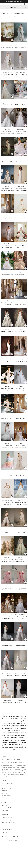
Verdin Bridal (7, 43)
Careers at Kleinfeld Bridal (7, 783)
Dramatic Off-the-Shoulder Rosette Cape (7, 589)
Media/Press (4, 785)
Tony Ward (7, 186)
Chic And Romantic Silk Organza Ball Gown (20, 160)
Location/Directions (6, 795)
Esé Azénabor (20, 100)
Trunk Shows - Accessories (7, 822)
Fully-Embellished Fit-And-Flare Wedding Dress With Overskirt (7, 189)
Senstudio (21, 43)
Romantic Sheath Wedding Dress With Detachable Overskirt (7, 532)
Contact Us (4, 790)
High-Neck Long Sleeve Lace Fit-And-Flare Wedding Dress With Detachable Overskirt (20, 703)
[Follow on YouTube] (14, 836)
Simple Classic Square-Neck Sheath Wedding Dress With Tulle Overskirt (20, 189)
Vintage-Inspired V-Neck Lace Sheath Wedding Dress (7, 303)
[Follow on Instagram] (6, 836)
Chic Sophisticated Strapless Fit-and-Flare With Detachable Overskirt (7, 703)
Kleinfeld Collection (20, 186)
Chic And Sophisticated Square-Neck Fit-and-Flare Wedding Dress (20, 218)
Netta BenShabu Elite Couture (7, 614)
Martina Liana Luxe (7, 100)
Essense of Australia (20, 129)
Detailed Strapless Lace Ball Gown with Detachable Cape (20, 132)
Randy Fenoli (20, 272)
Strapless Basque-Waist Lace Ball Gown (7, 503)
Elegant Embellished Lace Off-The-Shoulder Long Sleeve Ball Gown (21, 560)
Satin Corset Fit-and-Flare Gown (7, 360)
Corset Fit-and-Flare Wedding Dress (21, 589)
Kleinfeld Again (4, 805)
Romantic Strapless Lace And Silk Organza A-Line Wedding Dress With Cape (21, 360)
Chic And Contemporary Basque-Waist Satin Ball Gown (21, 446)
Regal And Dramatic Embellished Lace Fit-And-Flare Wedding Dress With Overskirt (20, 646)
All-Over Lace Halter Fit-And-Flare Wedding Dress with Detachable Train (21, 46)
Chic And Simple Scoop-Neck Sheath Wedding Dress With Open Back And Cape (7, 246)
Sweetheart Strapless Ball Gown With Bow (7, 332)
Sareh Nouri (21, 243)
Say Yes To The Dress (6, 788)
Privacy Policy (4, 832)
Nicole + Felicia (21, 500)
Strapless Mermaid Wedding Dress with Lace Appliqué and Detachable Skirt (7, 46)
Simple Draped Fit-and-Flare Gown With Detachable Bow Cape (21, 246)
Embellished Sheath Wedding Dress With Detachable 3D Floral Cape (7, 161)
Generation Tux (5, 810)
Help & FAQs (4, 793)
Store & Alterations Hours (7, 798)
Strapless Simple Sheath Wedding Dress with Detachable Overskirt (7, 104)
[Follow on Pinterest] (10, 836)
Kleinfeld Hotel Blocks (6, 807)
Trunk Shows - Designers (7, 820)
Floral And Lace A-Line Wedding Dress (7, 275)
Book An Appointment (6, 817)
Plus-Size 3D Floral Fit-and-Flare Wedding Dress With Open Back (7, 132)
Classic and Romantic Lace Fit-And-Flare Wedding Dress (20, 104)
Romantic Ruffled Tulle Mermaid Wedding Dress (21, 275)
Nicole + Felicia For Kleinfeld (7, 72)
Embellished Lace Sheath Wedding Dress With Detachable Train (21, 417)
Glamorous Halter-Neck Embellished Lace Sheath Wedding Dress (7, 417)
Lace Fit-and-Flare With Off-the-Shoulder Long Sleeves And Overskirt (7, 560)
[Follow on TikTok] (18, 836)
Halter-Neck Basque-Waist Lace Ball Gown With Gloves (20, 532)
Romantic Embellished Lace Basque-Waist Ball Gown (7, 617)
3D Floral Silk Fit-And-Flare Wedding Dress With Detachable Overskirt (7, 646)
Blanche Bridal (7, 129)
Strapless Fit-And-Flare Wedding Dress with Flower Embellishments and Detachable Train (7, 75)
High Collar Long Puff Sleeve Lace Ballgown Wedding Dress (21, 389)
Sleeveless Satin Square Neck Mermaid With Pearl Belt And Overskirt (21, 332)
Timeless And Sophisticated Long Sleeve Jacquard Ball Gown (21, 303)
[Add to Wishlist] (12, 40)
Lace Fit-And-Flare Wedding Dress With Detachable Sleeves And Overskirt (20, 475)
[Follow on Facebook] (2, 836)
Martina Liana (7, 643)
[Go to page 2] (17, 708)
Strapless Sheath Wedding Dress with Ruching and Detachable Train (21, 75)
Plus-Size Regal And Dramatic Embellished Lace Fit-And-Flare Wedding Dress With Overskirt (7, 674)
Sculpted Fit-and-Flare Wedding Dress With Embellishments (20, 503)
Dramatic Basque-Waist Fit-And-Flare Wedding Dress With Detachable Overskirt (20, 674)
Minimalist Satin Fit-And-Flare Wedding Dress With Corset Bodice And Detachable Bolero (7, 389)
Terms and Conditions (6, 829)
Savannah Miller (7, 243)
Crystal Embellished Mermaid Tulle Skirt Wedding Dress (7, 446)
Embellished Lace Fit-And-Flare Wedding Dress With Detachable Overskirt (20, 617)
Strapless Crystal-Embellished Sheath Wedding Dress (7, 218)
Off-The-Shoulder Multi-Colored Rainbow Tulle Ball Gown (7, 475)
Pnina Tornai (7, 215)
